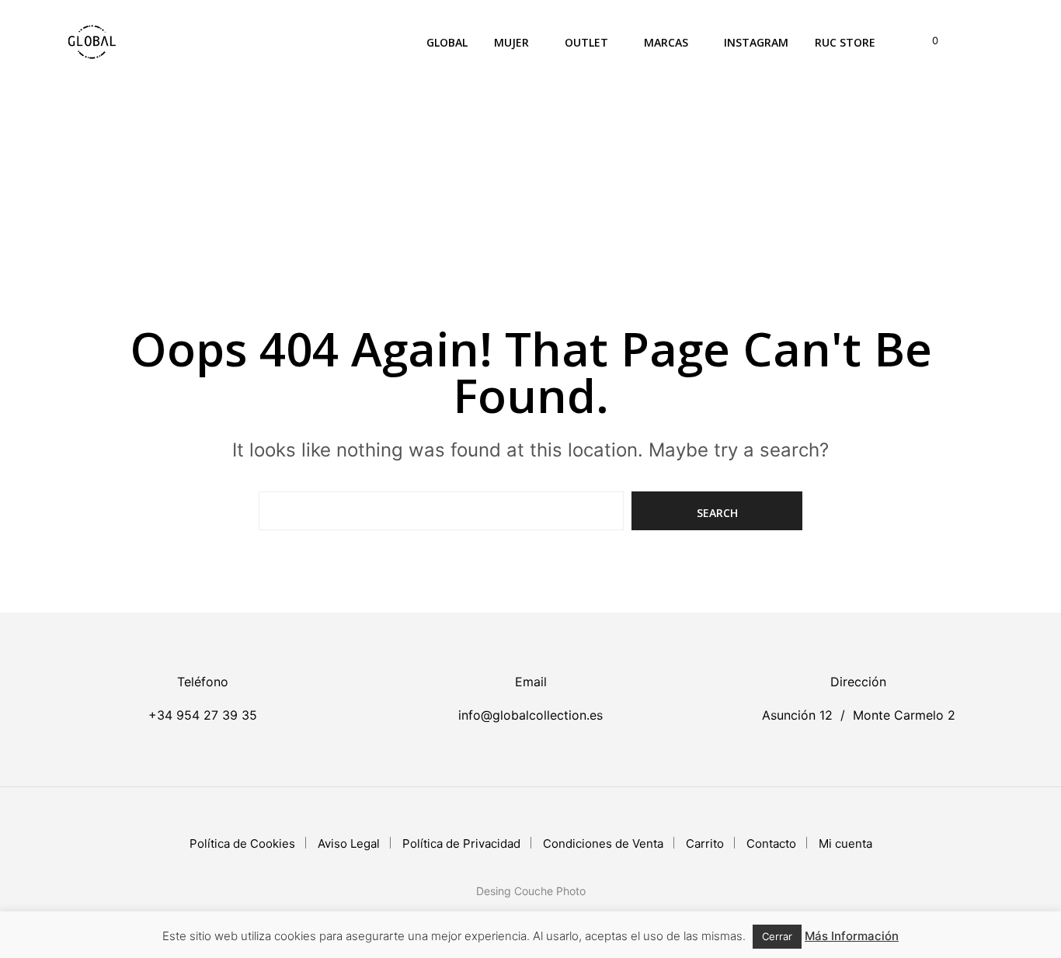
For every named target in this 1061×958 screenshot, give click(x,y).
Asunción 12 (797, 715)
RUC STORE (845, 42)
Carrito (705, 843)
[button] (926, 41)
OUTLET (586, 42)
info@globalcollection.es (530, 715)
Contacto (771, 843)
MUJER (511, 42)
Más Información (852, 935)
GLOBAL (447, 42)
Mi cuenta (845, 843)
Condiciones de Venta (603, 843)
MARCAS (666, 42)
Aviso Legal (349, 843)
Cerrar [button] (777, 936)
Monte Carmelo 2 (904, 715)
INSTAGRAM (756, 42)
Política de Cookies (242, 843)
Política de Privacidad (461, 843)
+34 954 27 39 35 (202, 715)
